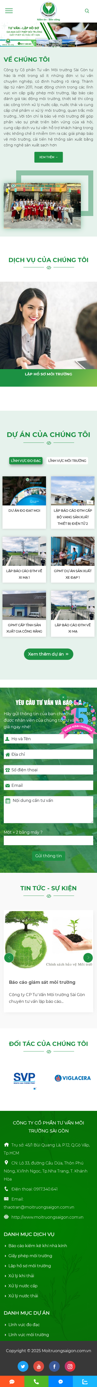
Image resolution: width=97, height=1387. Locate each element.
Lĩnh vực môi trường (67, 461)
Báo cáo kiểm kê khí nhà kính (37, 1245)
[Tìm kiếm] (87, 11)
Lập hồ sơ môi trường (29, 1265)
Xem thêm (47, 157)
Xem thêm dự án (46, 654)
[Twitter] (23, 1366)
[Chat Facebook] (60, 1381)
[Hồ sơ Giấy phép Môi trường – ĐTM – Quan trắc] (48, 11)
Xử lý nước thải (23, 1296)
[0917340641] (36, 1381)
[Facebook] (54, 1366)
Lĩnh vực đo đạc (26, 461)
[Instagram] (70, 1366)
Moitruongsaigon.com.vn (66, 1350)
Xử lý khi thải (21, 1275)
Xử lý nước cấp (23, 1286)
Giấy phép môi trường (30, 1255)
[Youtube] (38, 1366)
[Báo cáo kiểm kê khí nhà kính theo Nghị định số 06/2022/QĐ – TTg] (48, 940)
